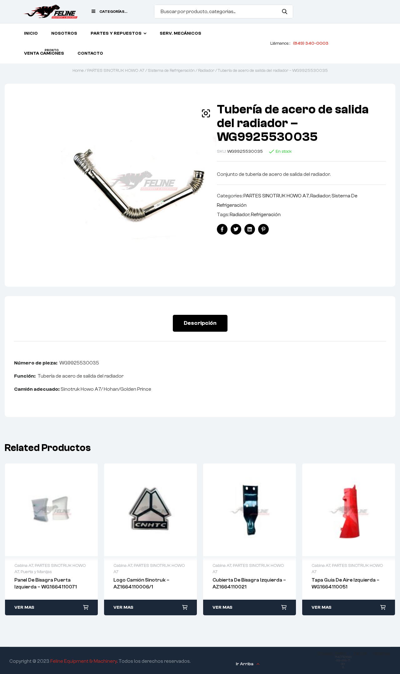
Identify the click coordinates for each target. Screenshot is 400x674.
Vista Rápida (51, 510)
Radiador (206, 70)
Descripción (200, 323)
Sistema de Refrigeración (171, 70)
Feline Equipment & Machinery (83, 661)
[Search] (284, 11)
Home (78, 70)
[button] (206, 113)
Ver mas (24, 607)
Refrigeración (266, 214)
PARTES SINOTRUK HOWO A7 (115, 70)
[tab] (200, 323)
